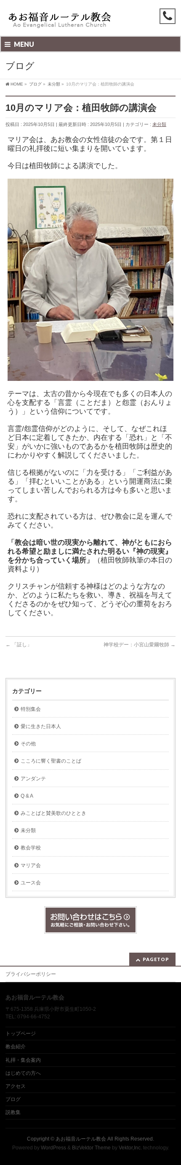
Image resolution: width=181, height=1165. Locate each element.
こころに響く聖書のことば (51, 761)
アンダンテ (33, 779)
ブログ (13, 1099)
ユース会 (31, 883)
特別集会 (31, 709)
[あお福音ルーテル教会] (59, 22)
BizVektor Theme (91, 1148)
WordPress (53, 1148)
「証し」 (18, 645)
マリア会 (31, 865)
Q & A (27, 796)
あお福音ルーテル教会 (81, 1139)
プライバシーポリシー (30, 974)
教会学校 (31, 848)
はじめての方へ (23, 1073)
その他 (28, 744)
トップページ (20, 1033)
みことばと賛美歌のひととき (53, 813)
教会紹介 (15, 1047)
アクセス (15, 1086)
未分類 (159, 124)
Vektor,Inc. (130, 1148)
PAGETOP (156, 959)
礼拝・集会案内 (23, 1060)
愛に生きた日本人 (41, 726)
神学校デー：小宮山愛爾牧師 (140, 645)
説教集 (13, 1112)
